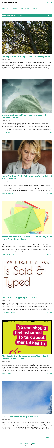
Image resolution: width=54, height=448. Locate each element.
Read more (49, 72)
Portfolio (27, 8)
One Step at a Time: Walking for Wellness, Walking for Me (26, 56)
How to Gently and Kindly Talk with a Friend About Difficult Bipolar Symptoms (27, 177)
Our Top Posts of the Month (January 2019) (20, 417)
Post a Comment (10, 72)
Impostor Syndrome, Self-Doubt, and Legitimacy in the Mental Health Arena (24, 116)
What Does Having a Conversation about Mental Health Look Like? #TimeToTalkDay (25, 357)
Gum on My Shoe (9, 2)
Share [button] (3, 72)
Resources (15, 8)
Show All (49, 15)
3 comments (9, 193)
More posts (49, 437)
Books (21, 8)
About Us (9, 8)
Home (3, 8)
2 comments (9, 132)
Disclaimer (32, 443)
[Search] (48, 2)
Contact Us (34, 8)
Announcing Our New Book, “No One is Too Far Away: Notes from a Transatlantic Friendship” (27, 237)
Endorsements (26, 443)
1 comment (9, 373)
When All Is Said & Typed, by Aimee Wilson (19, 297)
